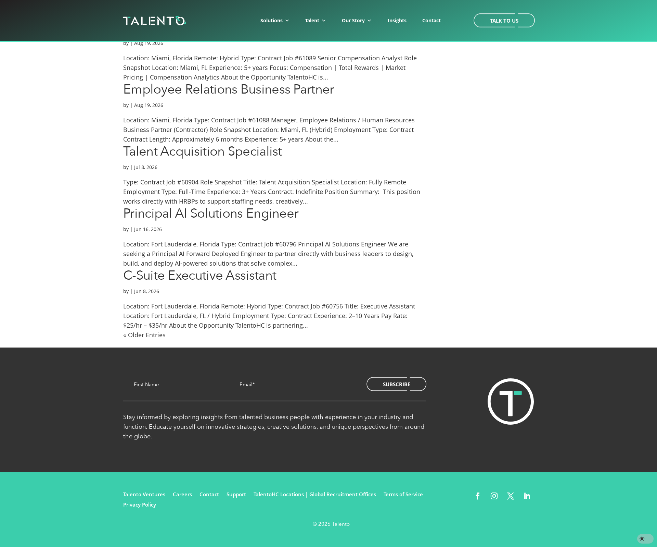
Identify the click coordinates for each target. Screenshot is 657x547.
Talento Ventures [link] (144, 495)
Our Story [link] (353, 20)
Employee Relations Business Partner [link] (228, 89)
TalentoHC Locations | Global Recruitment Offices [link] (315, 495)
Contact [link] (431, 20)
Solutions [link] (271, 20)
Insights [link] (397, 20)
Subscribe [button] (396, 384)
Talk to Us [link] (504, 20)
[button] (478, 496)
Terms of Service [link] (403, 495)
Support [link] (236, 495)
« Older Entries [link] (144, 335)
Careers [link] (182, 495)
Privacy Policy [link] (139, 505)
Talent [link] (312, 20)
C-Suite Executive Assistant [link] (199, 275)
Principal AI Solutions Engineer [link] (210, 213)
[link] (154, 20)
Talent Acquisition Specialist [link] (202, 151)
